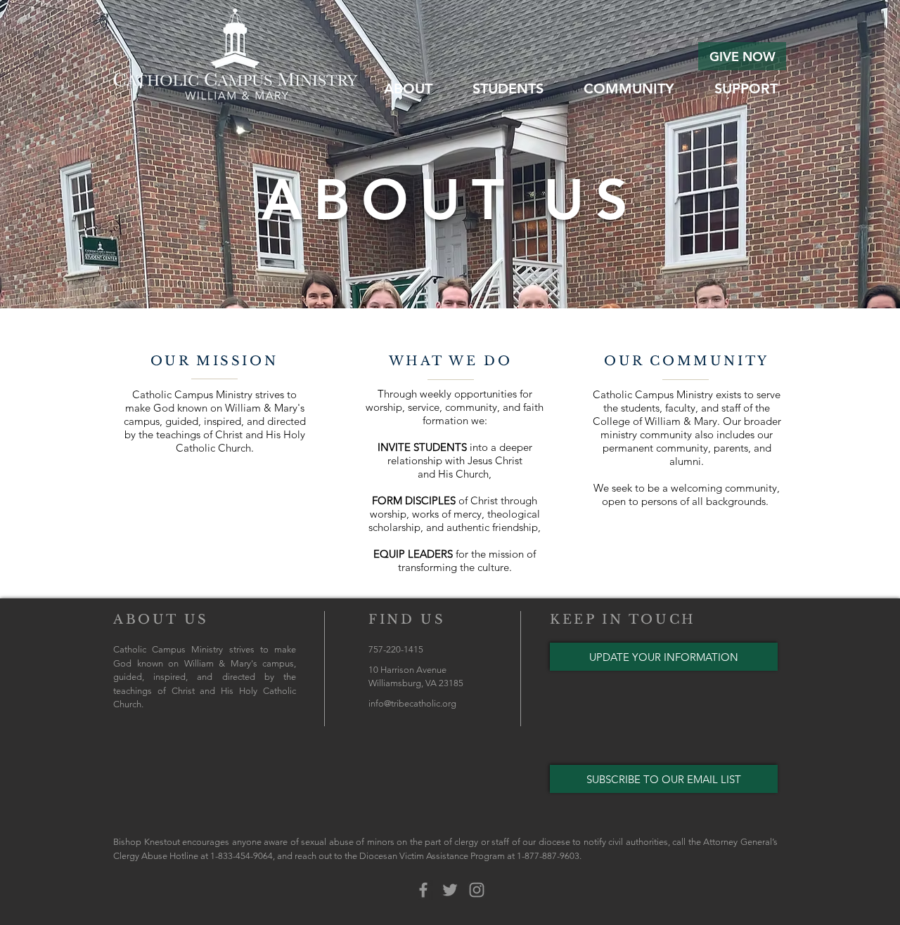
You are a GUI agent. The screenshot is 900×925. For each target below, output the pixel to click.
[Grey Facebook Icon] (423, 890)
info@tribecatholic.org (412, 703)
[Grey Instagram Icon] (477, 890)
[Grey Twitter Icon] (450, 890)
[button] (407, 87)
